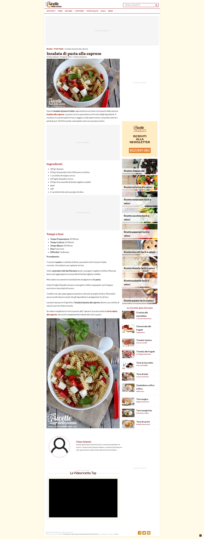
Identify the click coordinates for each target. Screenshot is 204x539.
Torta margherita (144, 410)
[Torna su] (200, 535)
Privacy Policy (66, 534)
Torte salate (92, 11)
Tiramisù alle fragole (145, 351)
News (110, 11)
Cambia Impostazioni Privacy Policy (88, 534)
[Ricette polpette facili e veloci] (139, 287)
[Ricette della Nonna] (53, 7)
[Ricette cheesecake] (139, 173)
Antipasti (51, 11)
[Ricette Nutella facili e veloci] (139, 271)
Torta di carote (143, 421)
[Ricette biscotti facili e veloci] (139, 254)
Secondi (68, 11)
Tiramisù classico (144, 340)
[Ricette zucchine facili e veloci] (139, 222)
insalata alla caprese (55, 114)
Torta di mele (142, 374)
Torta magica (142, 399)
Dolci (103, 11)
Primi (60, 11)
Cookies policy (75, 534)
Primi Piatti (58, 49)
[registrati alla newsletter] (139, 156)
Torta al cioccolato (144, 362)
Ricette (49, 49)
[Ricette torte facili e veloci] (139, 190)
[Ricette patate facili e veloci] (139, 303)
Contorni (79, 11)
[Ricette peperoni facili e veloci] (139, 238)
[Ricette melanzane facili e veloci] (139, 206)
